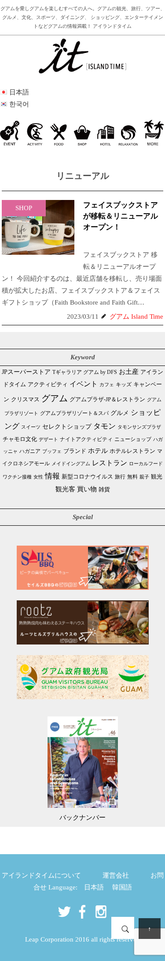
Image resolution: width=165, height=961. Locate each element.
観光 (156, 477)
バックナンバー (82, 817)
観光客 (65, 489)
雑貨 (104, 489)
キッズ (124, 385)
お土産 (129, 371)
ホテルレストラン (132, 451)
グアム (54, 398)
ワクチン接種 (17, 476)
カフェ (106, 384)
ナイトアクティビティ (86, 439)
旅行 (120, 476)
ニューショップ (132, 439)
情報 (52, 476)
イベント (84, 384)
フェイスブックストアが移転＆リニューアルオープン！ (120, 216)
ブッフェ (52, 451)
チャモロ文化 (20, 439)
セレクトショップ (67, 426)
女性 (38, 476)
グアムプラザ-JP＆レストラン (107, 399)
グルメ (119, 412)
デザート (48, 439)
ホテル (98, 450)
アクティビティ (48, 384)
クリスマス (25, 399)
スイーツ (30, 427)
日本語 (94, 887)
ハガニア (29, 451)
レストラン (109, 463)
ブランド (74, 451)
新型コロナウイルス (87, 477)
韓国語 (122, 887)
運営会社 (116, 875)
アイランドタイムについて (41, 875)
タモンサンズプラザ (139, 427)
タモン (104, 426)
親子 (144, 476)
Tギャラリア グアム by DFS (84, 372)
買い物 (87, 489)
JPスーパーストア (26, 371)
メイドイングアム (70, 463)
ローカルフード (146, 463)
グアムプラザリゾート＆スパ (74, 413)
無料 (132, 477)
